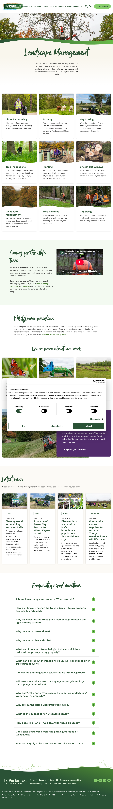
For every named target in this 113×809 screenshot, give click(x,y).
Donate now (102, 6)
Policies (50, 780)
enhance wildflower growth (54, 334)
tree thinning (42, 284)
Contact (33, 780)
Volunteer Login (70, 783)
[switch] (44, 411)
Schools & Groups (65, 6)
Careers (42, 780)
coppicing (14, 286)
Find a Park (27, 6)
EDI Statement (62, 780)
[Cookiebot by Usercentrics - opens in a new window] (95, 381)
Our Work (37, 6)
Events (45, 6)
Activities (53, 6)
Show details (95, 419)
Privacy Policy (36, 783)
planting (26, 286)
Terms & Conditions (52, 783)
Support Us (77, 6)
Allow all (89, 426)
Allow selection (56, 426)
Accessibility (76, 780)
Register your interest (75, 449)
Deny (24, 426)
